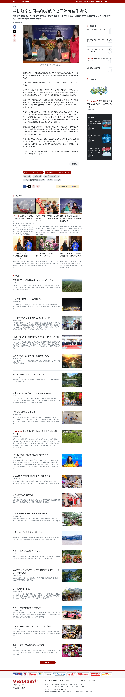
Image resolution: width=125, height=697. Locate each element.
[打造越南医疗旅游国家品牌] (72, 417)
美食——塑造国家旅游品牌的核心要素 (28, 645)
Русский (107, 1)
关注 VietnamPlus (62, 186)
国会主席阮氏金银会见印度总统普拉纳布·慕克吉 (23, 254)
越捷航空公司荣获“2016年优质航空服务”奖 (23, 217)
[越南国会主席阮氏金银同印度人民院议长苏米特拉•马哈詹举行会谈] (71, 206)
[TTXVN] (17, 674)
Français (91, 1)
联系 (93, 680)
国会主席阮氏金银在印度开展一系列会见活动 (47, 254)
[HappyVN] (106, 674)
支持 (66, 680)
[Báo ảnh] (95, 674)
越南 (58, 180)
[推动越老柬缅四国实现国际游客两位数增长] (72, 460)
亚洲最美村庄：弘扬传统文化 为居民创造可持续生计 (36, 432)
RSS (61, 680)
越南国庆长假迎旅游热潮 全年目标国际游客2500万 (34, 393)
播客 (92, 117)
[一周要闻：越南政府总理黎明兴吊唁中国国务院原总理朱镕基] (106, 151)
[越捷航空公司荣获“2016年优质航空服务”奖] (24, 206)
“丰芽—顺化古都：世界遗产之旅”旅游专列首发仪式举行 (36, 337)
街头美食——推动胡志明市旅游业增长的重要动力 (33, 626)
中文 (102, 1)
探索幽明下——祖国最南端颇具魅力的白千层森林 (33, 280)
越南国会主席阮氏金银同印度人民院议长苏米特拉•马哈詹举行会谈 (71, 218)
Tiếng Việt (79, 1)
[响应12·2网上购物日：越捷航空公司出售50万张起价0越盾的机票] (47, 206)
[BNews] (40, 674)
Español (97, 1)
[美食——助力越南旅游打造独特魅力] (72, 556)
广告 (88, 680)
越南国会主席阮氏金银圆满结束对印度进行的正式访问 (70, 254)
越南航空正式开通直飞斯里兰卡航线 (28, 532)
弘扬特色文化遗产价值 (93, 68)
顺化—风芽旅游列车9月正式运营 (96, 29)
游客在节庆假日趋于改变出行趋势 (27, 608)
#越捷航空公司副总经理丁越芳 (33, 172)
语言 (71, 680)
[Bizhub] (48, 674)
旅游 (14, 6)
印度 (50, 180)
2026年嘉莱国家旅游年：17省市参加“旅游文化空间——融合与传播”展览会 (36, 571)
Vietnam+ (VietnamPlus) (26, 1)
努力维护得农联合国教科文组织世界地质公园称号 (99, 41)
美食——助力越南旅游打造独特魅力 (27, 551)
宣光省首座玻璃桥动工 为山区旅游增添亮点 (31, 356)
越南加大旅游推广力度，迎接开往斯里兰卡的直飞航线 (99, 50)
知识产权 (48, 680)
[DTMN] (83, 674)
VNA (75, 680)
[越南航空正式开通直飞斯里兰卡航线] (72, 538)
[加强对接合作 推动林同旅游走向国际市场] (72, 519)
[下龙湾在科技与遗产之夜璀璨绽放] (72, 304)
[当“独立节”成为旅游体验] (72, 500)
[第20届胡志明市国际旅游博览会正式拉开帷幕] (72, 481)
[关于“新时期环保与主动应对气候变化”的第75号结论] (99, 90)
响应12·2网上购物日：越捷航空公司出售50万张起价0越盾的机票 (47, 218)
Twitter (14, 31)
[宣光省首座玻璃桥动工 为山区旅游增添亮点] (72, 361)
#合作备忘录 (37, 176)
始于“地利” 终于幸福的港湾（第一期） (99, 59)
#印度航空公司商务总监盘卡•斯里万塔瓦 (58, 172)
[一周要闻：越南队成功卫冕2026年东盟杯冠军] (106, 124)
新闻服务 (82, 680)
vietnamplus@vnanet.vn (59, 689)
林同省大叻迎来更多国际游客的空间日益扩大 (31, 318)
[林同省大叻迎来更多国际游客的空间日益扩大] (72, 323)
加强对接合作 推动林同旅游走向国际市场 (30, 514)
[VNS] (59, 674)
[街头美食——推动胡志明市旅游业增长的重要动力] (72, 632)
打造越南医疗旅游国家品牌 (24, 412)
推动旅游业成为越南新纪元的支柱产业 (29, 374)
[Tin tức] (32, 674)
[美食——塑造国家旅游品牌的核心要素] (72, 650)
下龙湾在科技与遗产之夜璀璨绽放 (27, 299)
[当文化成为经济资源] (72, 594)
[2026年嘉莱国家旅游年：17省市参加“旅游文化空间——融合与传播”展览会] (72, 575)
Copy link (14, 40)
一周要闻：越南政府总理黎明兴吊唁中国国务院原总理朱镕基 (94, 150)
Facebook (14, 27)
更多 (17, 276)
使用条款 (55, 680)
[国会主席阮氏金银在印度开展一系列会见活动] (47, 243)
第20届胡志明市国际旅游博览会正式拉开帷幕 (32, 476)
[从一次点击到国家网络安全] (106, 138)
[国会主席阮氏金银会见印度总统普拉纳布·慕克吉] (24, 243)
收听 (93, 128)
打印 (14, 36)
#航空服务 (27, 176)
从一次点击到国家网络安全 (94, 136)
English (86, 1)
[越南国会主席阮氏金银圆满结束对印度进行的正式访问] (71, 243)
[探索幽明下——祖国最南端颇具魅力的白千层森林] (72, 285)
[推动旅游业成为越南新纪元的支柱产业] (72, 380)
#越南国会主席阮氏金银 (51, 176)
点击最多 (92, 26)
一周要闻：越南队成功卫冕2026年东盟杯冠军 (94, 123)
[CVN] (71, 674)
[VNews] (25, 674)
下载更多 (48, 662)
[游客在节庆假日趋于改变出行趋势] (72, 613)
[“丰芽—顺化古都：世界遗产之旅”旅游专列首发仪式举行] (72, 342)
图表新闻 (92, 79)
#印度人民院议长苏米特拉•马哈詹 (34, 180)
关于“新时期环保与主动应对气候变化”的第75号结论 (99, 104)
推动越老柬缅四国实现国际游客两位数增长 (30, 455)
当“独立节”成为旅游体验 (23, 495)
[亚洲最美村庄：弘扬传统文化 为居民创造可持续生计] (72, 436)
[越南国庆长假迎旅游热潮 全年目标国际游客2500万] (72, 399)
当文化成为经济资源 (21, 589)
